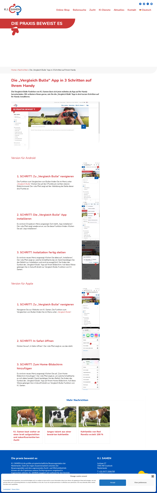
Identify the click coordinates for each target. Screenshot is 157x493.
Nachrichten (23, 70)
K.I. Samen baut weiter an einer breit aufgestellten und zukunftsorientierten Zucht (26, 435)
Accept (112, 482)
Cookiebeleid (7, 489)
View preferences (140, 482)
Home (13, 70)
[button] (153, 476)
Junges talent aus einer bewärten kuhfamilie (59, 433)
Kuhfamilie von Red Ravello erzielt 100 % (92, 433)
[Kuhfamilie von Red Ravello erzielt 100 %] (94, 417)
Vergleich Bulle (23, 184)
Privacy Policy (15, 489)
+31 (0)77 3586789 (107, 471)
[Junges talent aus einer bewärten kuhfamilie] (60, 417)
